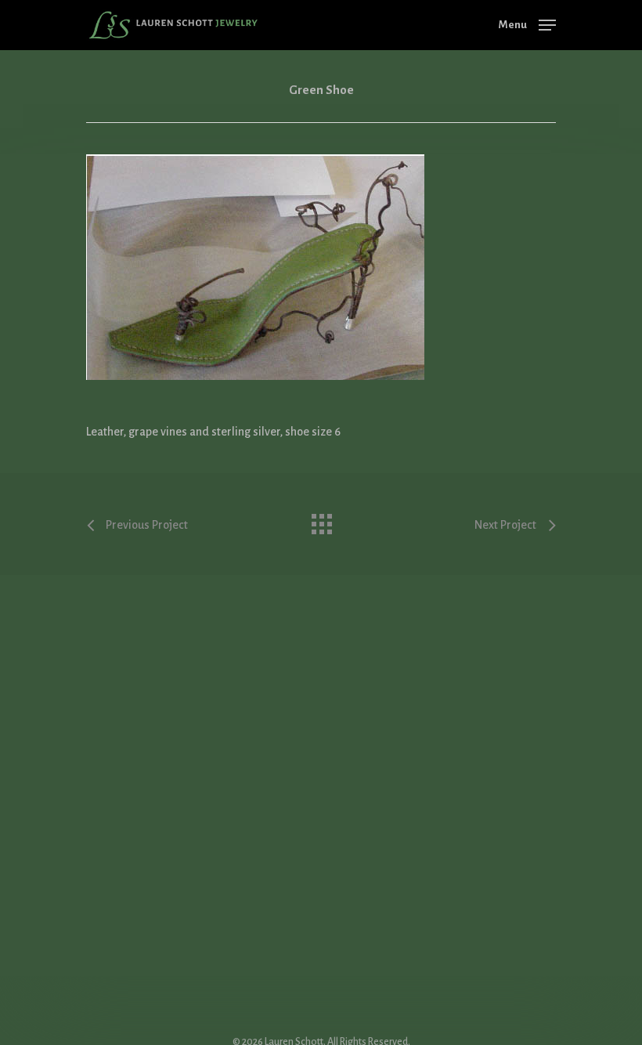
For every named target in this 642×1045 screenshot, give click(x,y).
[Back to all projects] (321, 520)
